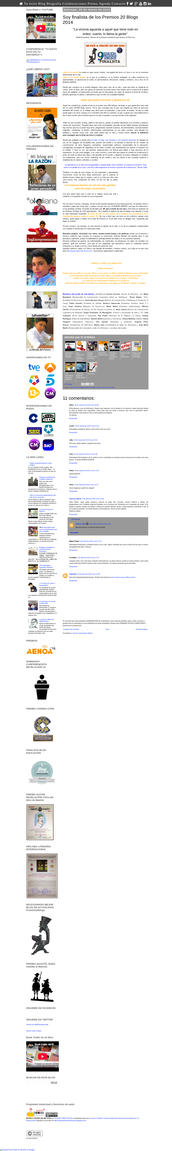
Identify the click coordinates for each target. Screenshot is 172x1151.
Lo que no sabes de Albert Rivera (46, 620)
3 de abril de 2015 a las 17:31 (91, 541)
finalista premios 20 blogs (87, 387)
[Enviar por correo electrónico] (82, 384)
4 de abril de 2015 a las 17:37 (88, 558)
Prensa (93, 3)
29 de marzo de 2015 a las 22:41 (87, 426)
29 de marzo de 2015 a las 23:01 (86, 440)
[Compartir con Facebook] (90, 384)
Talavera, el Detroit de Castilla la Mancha (47, 478)
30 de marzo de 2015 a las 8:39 (85, 454)
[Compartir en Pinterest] (92, 384)
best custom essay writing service (123, 577)
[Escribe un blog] (85, 384)
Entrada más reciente (71, 629)
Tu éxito (30, 3)
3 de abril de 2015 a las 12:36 (93, 499)
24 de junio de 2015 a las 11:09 (88, 574)
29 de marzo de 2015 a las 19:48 (87, 405)
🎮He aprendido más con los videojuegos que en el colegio (48, 529)
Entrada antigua (142, 629)
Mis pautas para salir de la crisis (79, 251)
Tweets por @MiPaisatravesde (37, 1025)
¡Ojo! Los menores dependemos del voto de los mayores (43, 496)
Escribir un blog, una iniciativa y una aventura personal (113, 140)
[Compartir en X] (87, 384)
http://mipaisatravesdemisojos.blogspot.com (70, 1121)
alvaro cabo (74, 387)
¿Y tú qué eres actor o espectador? (47, 584)
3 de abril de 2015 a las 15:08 (100, 524)
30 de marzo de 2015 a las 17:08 (87, 471)
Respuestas (76, 519)
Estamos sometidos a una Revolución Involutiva (47, 549)
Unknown (72, 574)
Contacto (119, 3)
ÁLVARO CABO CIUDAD (63, 1118)
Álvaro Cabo (80, 524)
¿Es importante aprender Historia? (46, 566)
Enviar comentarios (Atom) (82, 633)
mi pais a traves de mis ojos (105, 387)
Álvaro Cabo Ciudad (33, 1031)
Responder (73, 418)
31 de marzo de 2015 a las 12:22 (86, 485)
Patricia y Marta (75, 499)
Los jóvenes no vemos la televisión (47, 602)
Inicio (107, 629)
